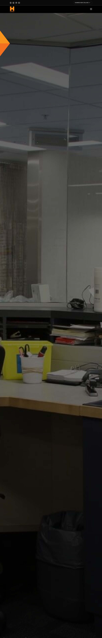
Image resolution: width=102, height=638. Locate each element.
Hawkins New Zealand (82, 3)
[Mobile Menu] (91, 9)
